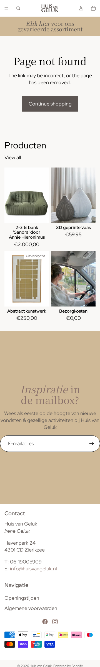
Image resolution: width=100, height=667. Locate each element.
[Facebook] (45, 622)
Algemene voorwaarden (30, 608)
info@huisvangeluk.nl (33, 569)
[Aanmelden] (92, 443)
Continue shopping (50, 104)
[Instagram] (55, 622)
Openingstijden (21, 598)
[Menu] (6, 8)
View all (12, 157)
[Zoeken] (18, 8)
